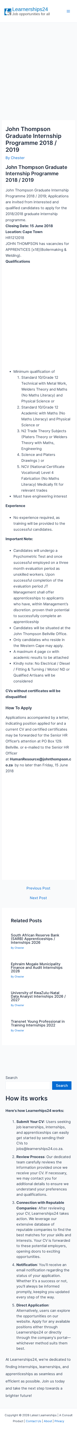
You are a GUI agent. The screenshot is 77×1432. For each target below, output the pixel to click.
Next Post (38, 898)
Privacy (59, 1421)
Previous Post (38, 888)
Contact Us (33, 1421)
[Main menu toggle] (68, 11)
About (48, 1421)
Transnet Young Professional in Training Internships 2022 (38, 1023)
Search (12, 1077)
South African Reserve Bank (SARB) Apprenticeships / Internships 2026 (35, 938)
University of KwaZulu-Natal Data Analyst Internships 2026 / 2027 (38, 996)
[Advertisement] (38, 67)
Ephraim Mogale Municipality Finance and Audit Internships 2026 (37, 967)
